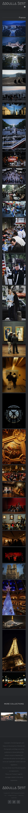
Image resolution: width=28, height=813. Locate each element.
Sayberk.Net (14, 797)
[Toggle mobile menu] (25, 7)
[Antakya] (7, 716)
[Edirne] (21, 716)
